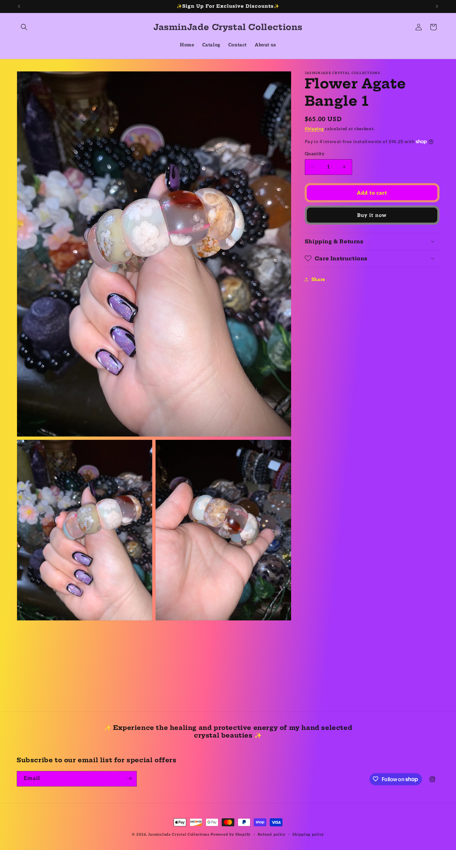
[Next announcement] (437, 6)
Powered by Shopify (231, 834)
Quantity (314, 153)
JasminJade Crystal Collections (179, 834)
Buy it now (372, 215)
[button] (24, 27)
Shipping (314, 128)
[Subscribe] (129, 778)
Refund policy (272, 834)
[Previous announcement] (19, 6)
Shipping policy (308, 834)
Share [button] (318, 279)
